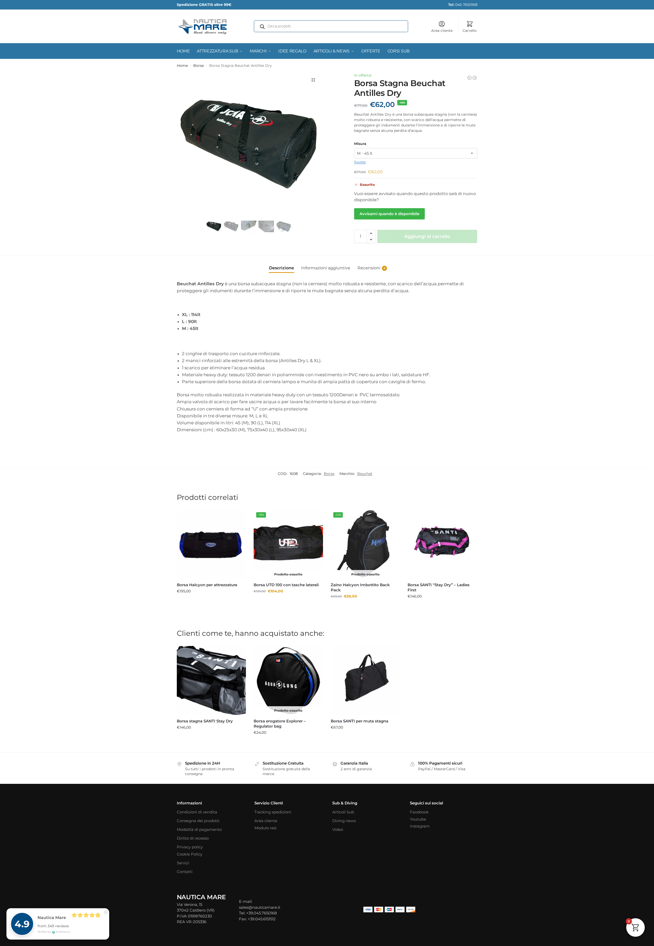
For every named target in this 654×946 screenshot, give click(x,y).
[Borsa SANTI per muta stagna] (365, 680)
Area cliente (442, 30)
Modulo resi (265, 827)
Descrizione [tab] (281, 267)
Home (182, 65)
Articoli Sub (343, 812)
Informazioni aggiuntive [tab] (325, 267)
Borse (198, 65)
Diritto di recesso (193, 838)
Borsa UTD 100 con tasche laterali (286, 584)
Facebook (419, 812)
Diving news (344, 820)
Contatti (184, 871)
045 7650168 (462, 4)
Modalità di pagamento (199, 829)
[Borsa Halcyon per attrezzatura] (211, 544)
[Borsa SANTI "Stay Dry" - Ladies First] (474, 77)
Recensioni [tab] (371, 267)
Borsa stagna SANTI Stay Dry (205, 721)
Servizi (183, 862)
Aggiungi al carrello (427, 236)
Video (337, 829)
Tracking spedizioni (272, 812)
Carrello (470, 30)
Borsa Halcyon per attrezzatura (207, 584)
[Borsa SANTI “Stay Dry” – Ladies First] (442, 544)
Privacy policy (190, 846)
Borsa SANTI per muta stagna (359, 721)
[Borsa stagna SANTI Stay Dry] (211, 680)
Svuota (360, 162)
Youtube (418, 819)
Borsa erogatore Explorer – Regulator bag (280, 724)
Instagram (420, 826)
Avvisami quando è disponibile (389, 213)
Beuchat (364, 473)
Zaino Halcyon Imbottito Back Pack (360, 587)
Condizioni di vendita (197, 812)
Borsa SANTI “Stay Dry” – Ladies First (438, 587)
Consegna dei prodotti (198, 820)
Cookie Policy (189, 854)
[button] (313, 80)
